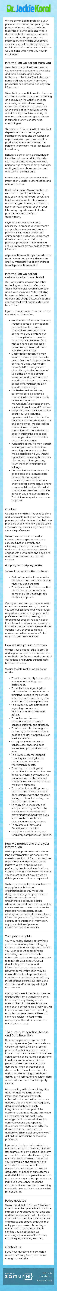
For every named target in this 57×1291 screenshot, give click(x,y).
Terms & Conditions (45, 1274)
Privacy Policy (44, 1280)
